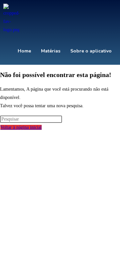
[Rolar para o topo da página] (2, 135)
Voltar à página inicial (21, 127)
